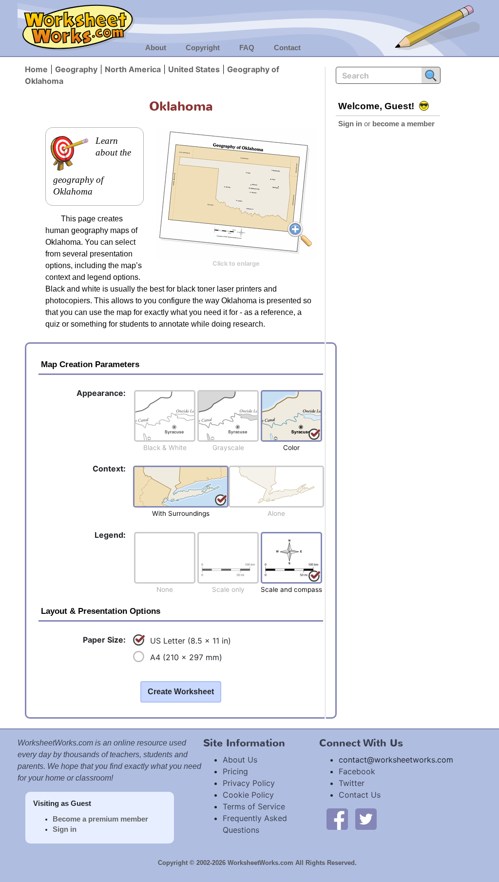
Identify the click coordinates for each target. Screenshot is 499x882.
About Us (240, 759)
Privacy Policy (249, 783)
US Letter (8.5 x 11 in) (190, 641)
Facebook (357, 771)
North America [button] (133, 69)
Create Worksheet (181, 691)
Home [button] (36, 69)
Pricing (235, 771)
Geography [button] (76, 69)
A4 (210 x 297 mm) (186, 657)
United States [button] (194, 69)
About (155, 48)
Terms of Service (254, 806)
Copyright (203, 48)
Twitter (352, 783)
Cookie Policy (248, 795)
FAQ (246, 48)
